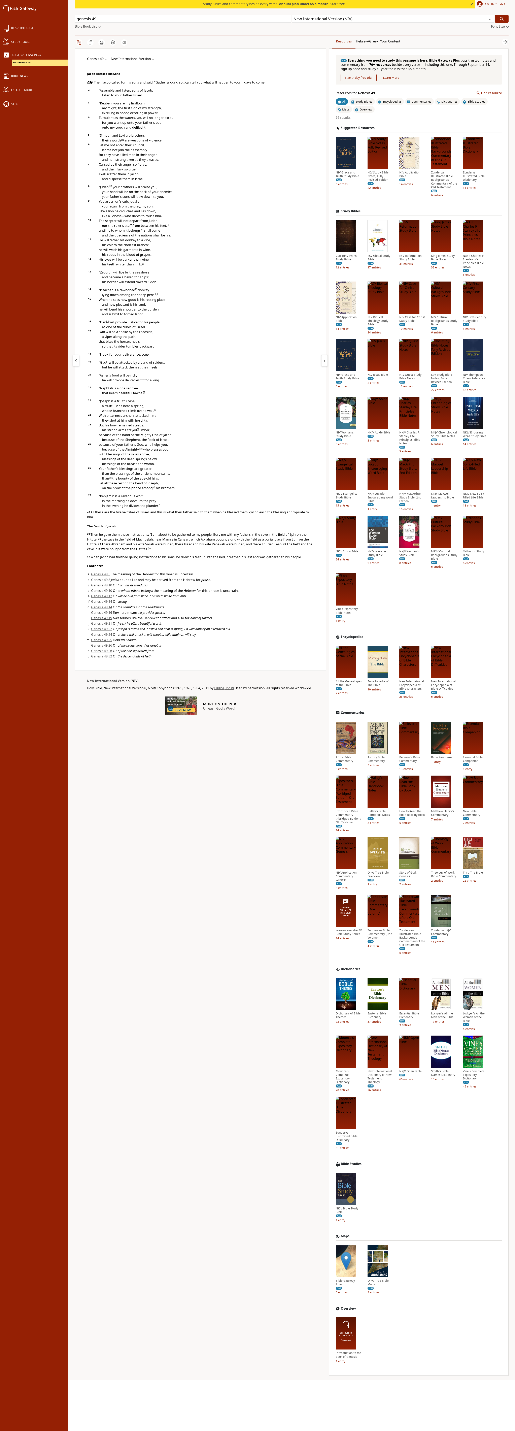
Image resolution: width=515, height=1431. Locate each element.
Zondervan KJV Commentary (441, 932)
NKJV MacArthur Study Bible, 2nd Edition (410, 497)
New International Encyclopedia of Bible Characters (411, 685)
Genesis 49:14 (101, 601)
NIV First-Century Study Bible (474, 319)
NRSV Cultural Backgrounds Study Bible (444, 555)
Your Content (390, 41)
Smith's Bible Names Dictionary (443, 1073)
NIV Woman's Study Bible (345, 434)
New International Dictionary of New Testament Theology (380, 1076)
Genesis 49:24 (101, 634)
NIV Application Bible (409, 174)
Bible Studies (351, 1164)
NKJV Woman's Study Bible (409, 553)
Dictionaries (350, 969)
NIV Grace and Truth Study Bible (347, 174)
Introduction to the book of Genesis (348, 1354)
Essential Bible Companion (473, 759)
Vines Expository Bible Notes (347, 611)
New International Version (108, 681)
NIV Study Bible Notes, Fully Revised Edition (378, 176)
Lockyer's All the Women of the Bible (474, 1017)
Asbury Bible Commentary (376, 759)
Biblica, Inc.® (224, 688)
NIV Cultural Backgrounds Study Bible (444, 320)
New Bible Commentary (471, 813)
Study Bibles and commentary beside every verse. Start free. (274, 4)
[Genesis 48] (76, 360)
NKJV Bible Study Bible (347, 1210)
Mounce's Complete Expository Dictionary (343, 1076)
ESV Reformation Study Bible (410, 257)
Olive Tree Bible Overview (378, 874)
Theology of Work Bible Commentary (443, 874)
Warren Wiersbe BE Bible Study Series (349, 932)
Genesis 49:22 (101, 629)
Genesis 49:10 (101, 585)
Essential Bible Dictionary (409, 1015)
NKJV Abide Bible (379, 432)
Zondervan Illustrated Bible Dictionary (474, 176)
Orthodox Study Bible (473, 553)
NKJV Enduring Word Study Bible (474, 434)
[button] (492, 4)
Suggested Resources (358, 128)
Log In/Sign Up (496, 4)
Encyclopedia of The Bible (378, 683)
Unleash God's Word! (219, 708)
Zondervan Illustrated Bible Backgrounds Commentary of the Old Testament (444, 180)
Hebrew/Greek (367, 41)
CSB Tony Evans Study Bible (346, 257)
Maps (345, 1236)
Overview (348, 1308)
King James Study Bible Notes (443, 257)
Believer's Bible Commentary (409, 759)
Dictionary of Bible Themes (348, 1015)
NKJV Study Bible (347, 551)
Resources (344, 41)
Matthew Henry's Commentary (442, 813)
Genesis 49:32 (101, 656)
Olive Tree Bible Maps (378, 1282)
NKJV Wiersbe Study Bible (377, 553)
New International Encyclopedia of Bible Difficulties (443, 685)
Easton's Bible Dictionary (377, 1015)
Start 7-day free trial (358, 78)
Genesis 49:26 (101, 645)
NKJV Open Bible (410, 1071)
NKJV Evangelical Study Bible (347, 495)
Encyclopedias (352, 637)
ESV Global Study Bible (379, 257)
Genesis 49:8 (100, 580)
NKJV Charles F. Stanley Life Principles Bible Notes (409, 438)
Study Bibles (350, 211)
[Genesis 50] (324, 360)
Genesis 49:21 (101, 623)
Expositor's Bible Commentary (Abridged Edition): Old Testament (348, 816)
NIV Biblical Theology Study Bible (378, 320)
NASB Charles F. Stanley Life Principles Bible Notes (473, 261)
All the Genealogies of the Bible (349, 683)
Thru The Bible (473, 872)
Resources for (355, 93)
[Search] (502, 19)
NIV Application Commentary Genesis (346, 876)
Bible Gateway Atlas (345, 1282)
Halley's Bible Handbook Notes (379, 813)
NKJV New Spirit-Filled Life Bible (474, 495)
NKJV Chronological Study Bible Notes (444, 434)
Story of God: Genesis (408, 874)
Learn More (391, 78)
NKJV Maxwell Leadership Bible (442, 495)
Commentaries (353, 713)
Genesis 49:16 (101, 612)
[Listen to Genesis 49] (124, 42)
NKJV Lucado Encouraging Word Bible (380, 497)
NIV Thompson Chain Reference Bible (474, 378)
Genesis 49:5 (100, 574)
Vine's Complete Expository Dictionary (473, 1074)
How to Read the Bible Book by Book (412, 813)
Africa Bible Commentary (344, 759)
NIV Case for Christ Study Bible (412, 319)
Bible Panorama (441, 757)
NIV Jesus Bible (378, 375)
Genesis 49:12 (101, 596)
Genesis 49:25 (101, 640)
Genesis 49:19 (101, 618)
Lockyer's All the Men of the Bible (442, 1015)
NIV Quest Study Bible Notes (410, 376)
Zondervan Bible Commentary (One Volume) (380, 934)
